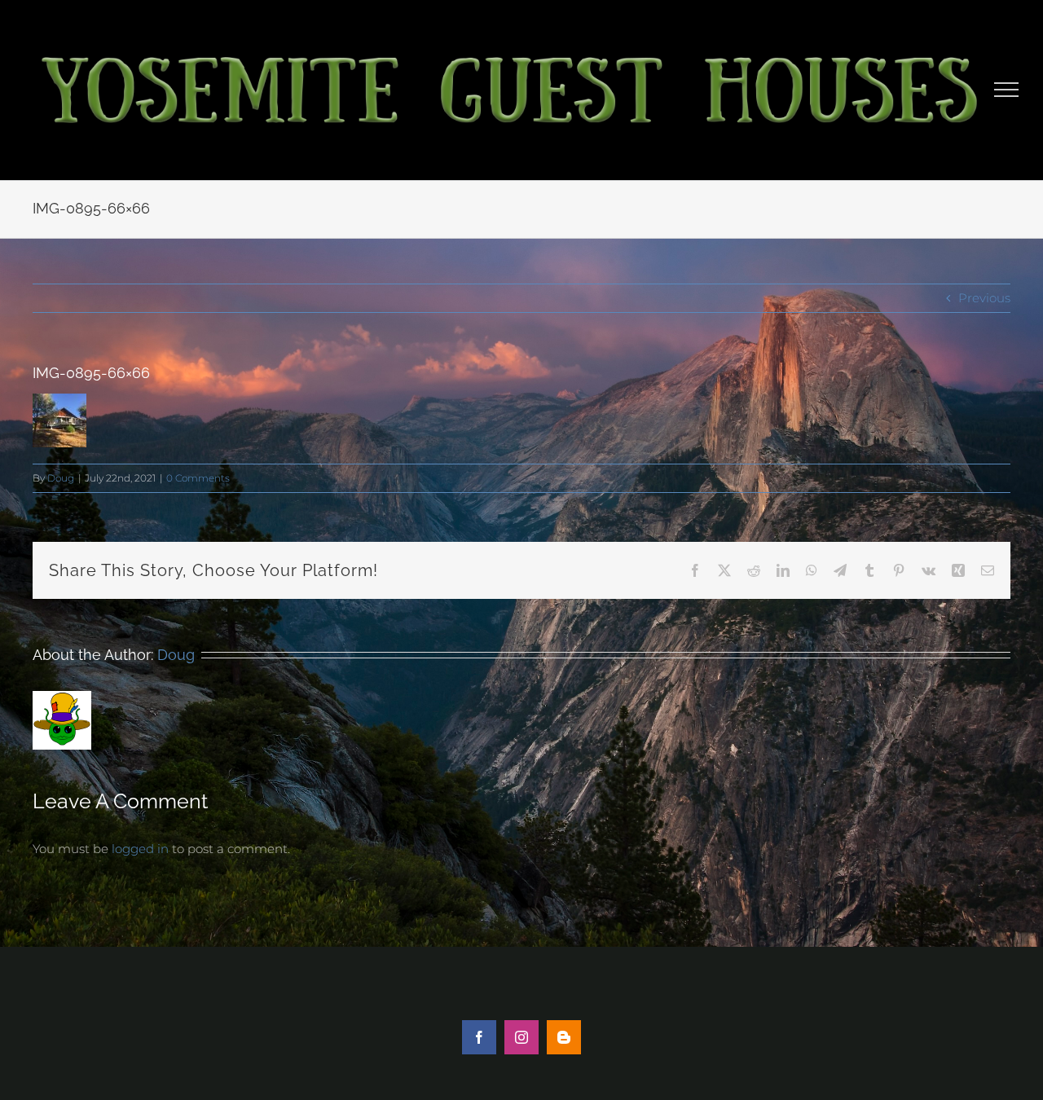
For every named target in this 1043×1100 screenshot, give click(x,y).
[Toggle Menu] (1006, 89)
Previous (984, 298)
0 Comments (198, 478)
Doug (60, 478)
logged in (140, 848)
